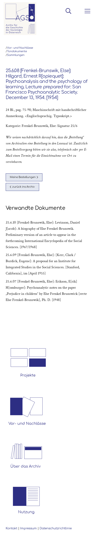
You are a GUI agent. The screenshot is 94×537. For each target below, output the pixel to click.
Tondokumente (17, 51)
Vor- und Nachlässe (20, 47)
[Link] (20, 18)
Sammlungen (15, 55)
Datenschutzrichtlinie (56, 528)
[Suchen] (68, 11)
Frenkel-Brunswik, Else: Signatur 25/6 (49, 125)
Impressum (28, 528)
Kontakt (11, 528)
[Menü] (86, 11)
